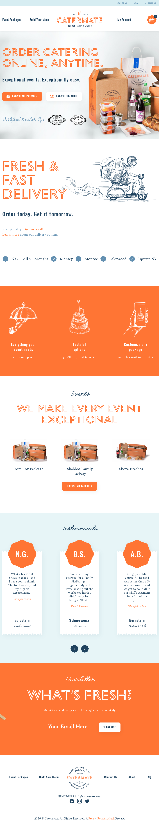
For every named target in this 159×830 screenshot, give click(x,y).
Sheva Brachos (131, 469)
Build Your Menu (39, 20)
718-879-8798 (66, 796)
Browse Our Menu (66, 96)
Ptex (91, 818)
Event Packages (11, 20)
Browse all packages (79, 486)
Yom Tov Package (28, 469)
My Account (124, 20)
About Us (122, 3)
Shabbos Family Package (80, 471)
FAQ (136, 3)
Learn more (10, 235)
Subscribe (109, 727)
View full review (22, 599)
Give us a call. (33, 229)
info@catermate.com (88, 796)
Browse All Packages (24, 96)
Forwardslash (106, 818)
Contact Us (150, 3)
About (131, 777)
